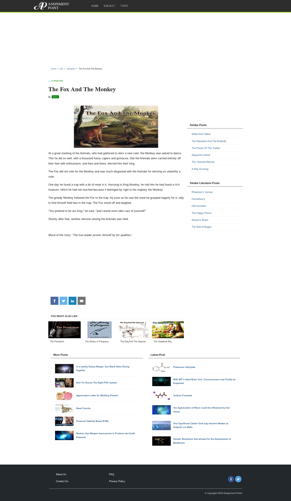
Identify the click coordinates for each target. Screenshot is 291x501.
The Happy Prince (202, 213)
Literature (57, 80)
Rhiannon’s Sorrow (202, 192)
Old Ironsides (199, 205)
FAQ (111, 474)
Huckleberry (198, 199)
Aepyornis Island (201, 155)
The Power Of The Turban (206, 148)
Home (95, 6)
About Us (61, 474)
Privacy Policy (117, 481)
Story (55, 97)
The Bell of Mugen (202, 226)
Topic (124, 6)
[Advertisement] (145, 39)
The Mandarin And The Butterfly (209, 141)
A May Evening (200, 169)
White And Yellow (201, 134)
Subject (109, 6)
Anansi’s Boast (200, 219)
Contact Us (62, 481)
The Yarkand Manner (203, 161)
